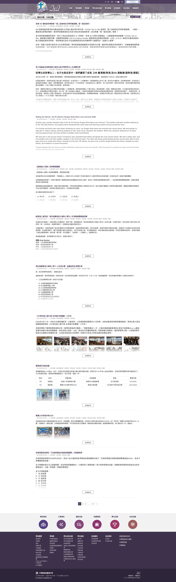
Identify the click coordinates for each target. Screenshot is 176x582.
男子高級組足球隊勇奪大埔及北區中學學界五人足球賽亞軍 (58, 67)
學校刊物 (38, 552)
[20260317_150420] (79, 341)
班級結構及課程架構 (56, 545)
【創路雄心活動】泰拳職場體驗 (48, 166)
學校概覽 (79, 8)
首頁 (70, 8)
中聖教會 (122, 545)
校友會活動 (108, 541)
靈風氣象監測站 (124, 536)
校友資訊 (126, 8)
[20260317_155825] (113, 351)
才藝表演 (80, 552)
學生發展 (108, 8)
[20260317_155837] (131, 351)
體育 (94, 69)
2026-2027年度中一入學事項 (42, 562)
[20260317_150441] (96, 341)
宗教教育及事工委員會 (70, 559)
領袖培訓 (80, 543)
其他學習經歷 (59, 26)
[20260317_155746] (44, 351)
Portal (132, 2)
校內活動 (80, 545)
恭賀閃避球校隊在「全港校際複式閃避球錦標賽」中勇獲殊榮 (59, 452)
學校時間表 (53, 550)
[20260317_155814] (96, 351)
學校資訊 (66, 69)
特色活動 (52, 26)
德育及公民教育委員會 (70, 546)
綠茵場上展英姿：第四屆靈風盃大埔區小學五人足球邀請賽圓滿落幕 (61, 216)
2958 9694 (40, 575)
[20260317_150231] (61, 341)
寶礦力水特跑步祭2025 (44, 415)
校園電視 (97, 516)
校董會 (38, 541)
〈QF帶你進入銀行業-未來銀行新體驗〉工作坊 (54, 316)
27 (93, 504)
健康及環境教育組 (69, 556)
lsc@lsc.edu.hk (64, 575)
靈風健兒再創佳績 (43, 366)
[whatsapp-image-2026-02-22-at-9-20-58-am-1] (44, 432)
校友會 (107, 539)
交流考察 (80, 548)
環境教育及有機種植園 (42, 558)
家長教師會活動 (96, 541)
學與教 (87, 8)
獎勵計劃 (80, 541)
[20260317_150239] (44, 341)
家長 (112, 2)
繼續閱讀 (88, 57)
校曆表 (52, 548)
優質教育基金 (54, 541)
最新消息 (79, 516)
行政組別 (38, 548)
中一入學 (107, 2)
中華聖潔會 (123, 542)
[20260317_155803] (79, 351)
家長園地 (117, 8)
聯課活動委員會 (68, 552)
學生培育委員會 (68, 539)
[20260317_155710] (131, 341)
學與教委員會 (54, 539)
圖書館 (52, 552)
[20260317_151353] (113, 341)
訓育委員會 (67, 543)
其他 (57, 169)
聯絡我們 (136, 8)
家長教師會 (94, 539)
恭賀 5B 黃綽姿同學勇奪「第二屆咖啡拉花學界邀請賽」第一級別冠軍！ (63, 24)
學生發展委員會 (68, 541)
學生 (122, 2)
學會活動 (80, 550)
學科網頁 (52, 543)
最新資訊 (137, 16)
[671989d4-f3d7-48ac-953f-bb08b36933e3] (61, 432)
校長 (37, 543)
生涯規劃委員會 (68, 554)
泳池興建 (38, 555)
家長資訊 (78, 219)
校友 (117, 2)
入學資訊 (61, 516)
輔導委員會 (67, 549)
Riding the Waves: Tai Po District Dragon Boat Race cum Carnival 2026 (66, 117)
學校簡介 (38, 539)
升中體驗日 (39, 565)
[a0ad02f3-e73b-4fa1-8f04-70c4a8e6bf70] (61, 395)
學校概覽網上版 (40, 550)
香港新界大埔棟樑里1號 (44, 578)
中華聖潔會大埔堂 (125, 539)
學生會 (80, 539)
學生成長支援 (97, 8)
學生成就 (66, 26)
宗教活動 (80, 555)
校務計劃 (38, 545)
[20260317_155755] (61, 351)
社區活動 (77, 26)
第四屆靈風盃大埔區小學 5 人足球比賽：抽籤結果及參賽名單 (59, 266)
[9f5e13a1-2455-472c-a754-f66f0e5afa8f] (44, 395)
